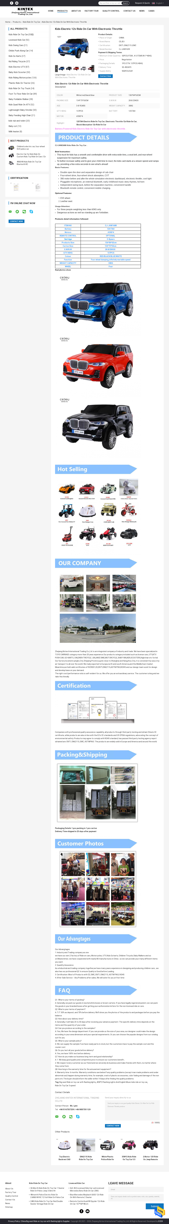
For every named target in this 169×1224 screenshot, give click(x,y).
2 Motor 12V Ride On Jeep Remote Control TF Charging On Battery (150, 1158)
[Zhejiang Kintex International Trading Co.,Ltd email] (12, 211)
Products (62, 11)
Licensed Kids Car (17, 40)
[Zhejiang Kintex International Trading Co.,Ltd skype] (33, 211)
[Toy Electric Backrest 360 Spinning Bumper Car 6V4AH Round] (64, 1145)
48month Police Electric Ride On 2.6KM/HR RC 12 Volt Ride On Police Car (47, 1196)
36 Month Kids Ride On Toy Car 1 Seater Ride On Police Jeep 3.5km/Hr (47, 1189)
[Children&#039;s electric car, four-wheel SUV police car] (11, 148)
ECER (160, 1221)
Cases (151, 11)
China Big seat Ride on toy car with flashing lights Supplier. (45, 1221)
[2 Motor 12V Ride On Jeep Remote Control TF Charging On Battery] (150, 1145)
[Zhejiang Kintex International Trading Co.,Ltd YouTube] (16, 3)
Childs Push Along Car (19, 50)
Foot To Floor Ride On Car (21, 94)
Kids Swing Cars (16, 45)
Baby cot (13, 126)
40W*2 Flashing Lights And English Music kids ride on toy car (122, 1082)
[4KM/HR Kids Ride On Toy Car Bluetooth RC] (11, 163)
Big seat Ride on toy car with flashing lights (77, 1082)
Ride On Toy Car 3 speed (65, 1085)
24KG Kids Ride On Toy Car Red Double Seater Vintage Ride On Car (46, 1202)
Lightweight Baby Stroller (20, 110)
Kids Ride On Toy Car (31, 22)
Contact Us (129, 11)
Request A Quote (142, 3)
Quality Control (110, 11)
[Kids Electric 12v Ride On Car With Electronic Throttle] (73, 49)
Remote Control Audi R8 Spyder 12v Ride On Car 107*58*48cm (87, 1202)
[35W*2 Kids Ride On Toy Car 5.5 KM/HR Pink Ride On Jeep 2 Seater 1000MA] (129, 1145)
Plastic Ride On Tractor (19, 83)
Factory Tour (91, 11)
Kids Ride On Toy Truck (19, 88)
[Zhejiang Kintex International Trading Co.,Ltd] (25, 12)
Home (50, 11)
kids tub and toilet (17, 121)
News (141, 11)
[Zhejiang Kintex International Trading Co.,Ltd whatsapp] (19, 211)
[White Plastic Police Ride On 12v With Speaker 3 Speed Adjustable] (107, 1145)
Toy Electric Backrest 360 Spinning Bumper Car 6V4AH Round (64, 1158)
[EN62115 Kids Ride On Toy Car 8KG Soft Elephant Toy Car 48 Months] (86, 1145)
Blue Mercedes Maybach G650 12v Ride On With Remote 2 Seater (87, 1196)
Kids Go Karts (15, 56)
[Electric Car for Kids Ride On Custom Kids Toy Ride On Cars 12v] (11, 155)
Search (125, 3)
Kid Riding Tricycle (17, 61)
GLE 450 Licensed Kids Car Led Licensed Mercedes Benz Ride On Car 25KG (87, 1189)
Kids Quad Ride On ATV (19, 104)
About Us (76, 11)
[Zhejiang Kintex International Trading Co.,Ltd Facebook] (11, 3)
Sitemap (9, 1207)
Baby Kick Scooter (17, 72)
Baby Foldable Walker (19, 99)
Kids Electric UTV (17, 67)
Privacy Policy (14, 1221)
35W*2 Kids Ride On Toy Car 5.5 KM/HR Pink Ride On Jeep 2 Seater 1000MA (128, 1158)
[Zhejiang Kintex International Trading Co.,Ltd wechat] (26, 211)
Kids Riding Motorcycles (20, 77)
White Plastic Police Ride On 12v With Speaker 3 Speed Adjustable (107, 1158)
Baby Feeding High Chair (20, 115)
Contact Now (105, 76)
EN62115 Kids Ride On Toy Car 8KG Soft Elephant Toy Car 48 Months (86, 1158)
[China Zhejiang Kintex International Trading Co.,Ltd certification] (16, 187)
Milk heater (14, 131)
